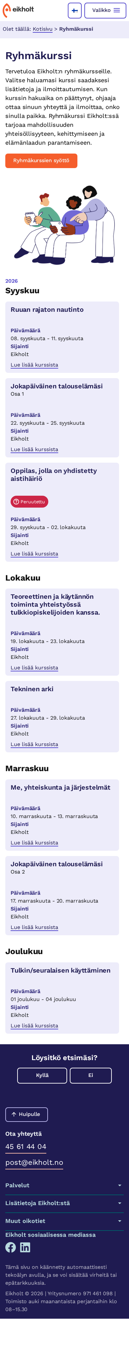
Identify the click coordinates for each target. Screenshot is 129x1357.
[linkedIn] (25, 1247)
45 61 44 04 (25, 1146)
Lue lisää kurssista (34, 365)
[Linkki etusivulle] (18, 10)
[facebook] (10, 1247)
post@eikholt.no (34, 1162)
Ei (90, 1075)
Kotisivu (43, 29)
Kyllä (42, 1075)
